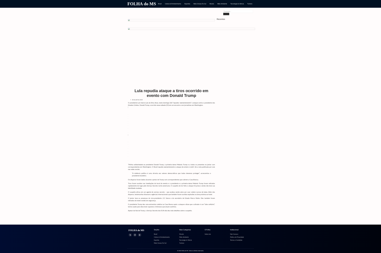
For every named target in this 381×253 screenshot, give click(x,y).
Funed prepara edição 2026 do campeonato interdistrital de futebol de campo (234, 146)
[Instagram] (135, 235)
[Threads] (139, 235)
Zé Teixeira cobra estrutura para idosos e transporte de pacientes (234, 212)
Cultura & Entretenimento (173, 4)
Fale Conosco (234, 234)
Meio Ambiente (222, 4)
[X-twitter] (130, 235)
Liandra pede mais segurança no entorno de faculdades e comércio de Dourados (234, 114)
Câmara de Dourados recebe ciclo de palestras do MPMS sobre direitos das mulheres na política (233, 200)
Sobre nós (208, 234)
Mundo (212, 4)
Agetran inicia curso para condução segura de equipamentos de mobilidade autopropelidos (234, 188)
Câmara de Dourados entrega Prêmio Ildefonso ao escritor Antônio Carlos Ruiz (234, 220)
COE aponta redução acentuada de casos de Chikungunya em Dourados (235, 103)
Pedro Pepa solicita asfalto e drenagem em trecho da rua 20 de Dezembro (235, 135)
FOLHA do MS (141, 3)
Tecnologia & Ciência (237, 4)
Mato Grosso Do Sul (199, 4)
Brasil (160, 4)
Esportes (187, 4)
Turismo (249, 4)
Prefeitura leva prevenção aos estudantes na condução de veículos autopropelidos (235, 124)
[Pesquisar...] (226, 14)
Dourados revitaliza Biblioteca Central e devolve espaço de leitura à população (234, 60)
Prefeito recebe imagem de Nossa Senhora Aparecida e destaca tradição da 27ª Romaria (235, 175)
